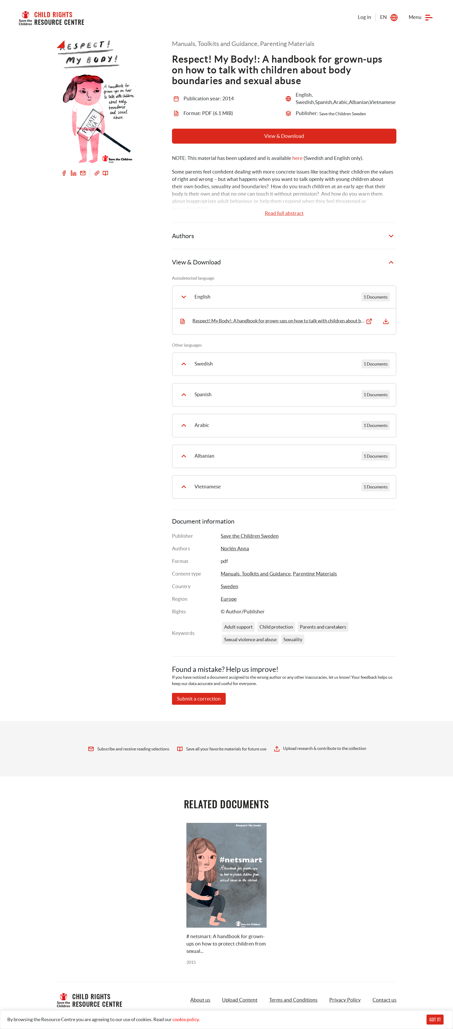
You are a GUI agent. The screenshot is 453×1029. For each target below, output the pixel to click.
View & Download (284, 136)
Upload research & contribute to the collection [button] (324, 748)
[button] (239, 1000)
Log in (364, 17)
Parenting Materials (315, 574)
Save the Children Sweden (250, 536)
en (383, 17)
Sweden (229, 586)
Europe (229, 599)
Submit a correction (199, 699)
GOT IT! (435, 1019)
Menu (415, 17)
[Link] (97, 173)
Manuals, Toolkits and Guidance (256, 574)
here (297, 158)
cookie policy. (186, 1019)
